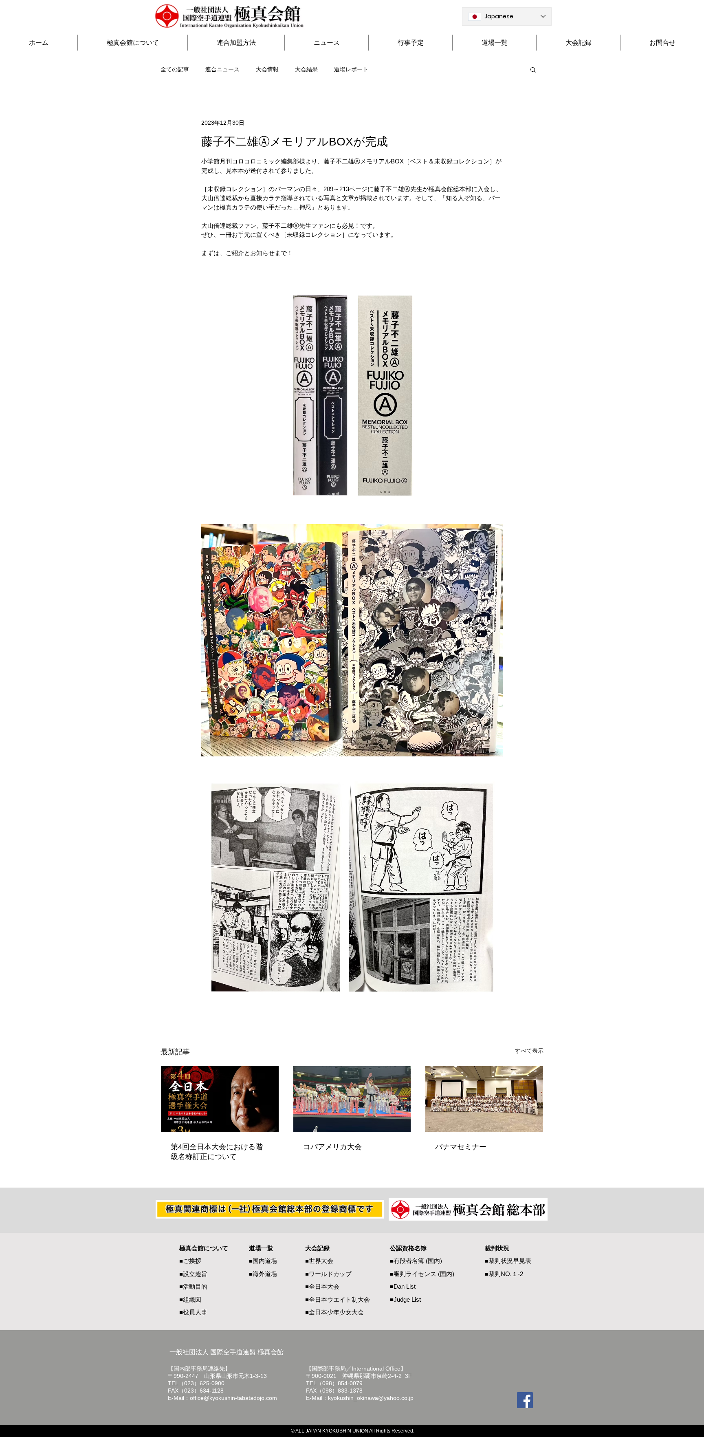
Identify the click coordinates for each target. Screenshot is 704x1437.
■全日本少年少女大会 (334, 1312)
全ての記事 (175, 69)
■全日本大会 (322, 1286)
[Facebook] (525, 1400)
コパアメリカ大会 (332, 1147)
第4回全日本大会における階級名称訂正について (217, 1152)
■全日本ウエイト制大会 (337, 1299)
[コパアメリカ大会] (352, 1099)
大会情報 (267, 69)
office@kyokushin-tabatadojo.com (233, 1398)
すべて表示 (529, 1050)
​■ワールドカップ (328, 1273)
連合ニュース (222, 69)
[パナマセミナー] (484, 1099)
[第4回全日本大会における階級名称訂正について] (220, 1099)
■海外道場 (263, 1273)
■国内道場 (263, 1260)
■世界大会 (319, 1260)
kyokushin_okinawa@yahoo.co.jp (371, 1398)
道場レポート (351, 69)
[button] (533, 69)
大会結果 (306, 69)
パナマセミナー (460, 1147)
